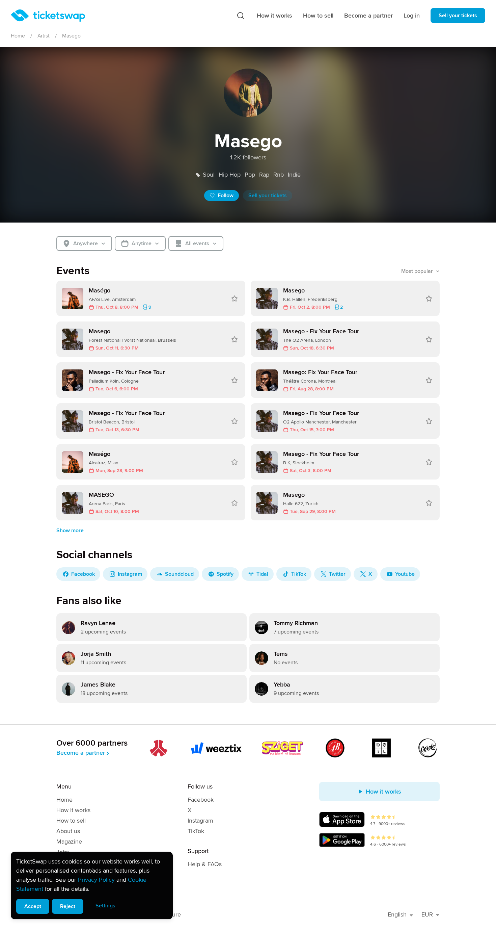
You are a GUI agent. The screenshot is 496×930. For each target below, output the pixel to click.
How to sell (318, 15)
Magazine (69, 841)
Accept (32, 906)
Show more (70, 530)
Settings (105, 905)
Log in (412, 15)
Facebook (201, 799)
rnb (278, 174)
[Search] (240, 15)
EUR (427, 914)
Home (18, 35)
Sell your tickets (458, 15)
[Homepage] (48, 15)
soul (209, 174)
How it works (274, 15)
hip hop (230, 174)
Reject (67, 906)
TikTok (196, 831)
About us (68, 831)
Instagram (200, 820)
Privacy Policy (96, 879)
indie (294, 174)
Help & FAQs (205, 864)
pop (250, 174)
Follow (225, 195)
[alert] (92, 885)
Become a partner (368, 15)
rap (264, 174)
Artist (43, 35)
